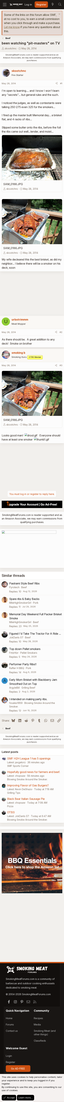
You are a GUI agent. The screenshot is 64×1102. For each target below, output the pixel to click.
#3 (61, 365)
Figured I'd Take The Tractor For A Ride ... (35, 633)
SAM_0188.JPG (13, 184)
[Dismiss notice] (59, 14)
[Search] (59, 4)
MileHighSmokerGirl (20, 602)
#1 (61, 83)
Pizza (10, 806)
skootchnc (11, 48)
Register (10, 1062)
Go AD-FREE (18, 1068)
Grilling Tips (13, 792)
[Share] (56, 83)
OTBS (11, 812)
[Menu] (5, 4)
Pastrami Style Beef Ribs (24, 583)
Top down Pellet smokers (24, 649)
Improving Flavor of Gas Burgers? (28, 785)
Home (9, 1018)
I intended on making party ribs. (28, 699)
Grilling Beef (28, 687)
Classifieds (40, 1040)
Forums (10, 1024)
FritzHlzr (13, 652)
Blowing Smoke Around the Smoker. (27, 779)
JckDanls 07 (16, 637)
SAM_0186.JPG (13, 248)
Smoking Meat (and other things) (45, 1032)
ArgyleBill (14, 687)
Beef (24, 587)
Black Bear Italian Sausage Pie (26, 799)
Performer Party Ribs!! (22, 664)
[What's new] (52, 4)
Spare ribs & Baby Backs (24, 599)
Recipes (38, 1018)
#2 (61, 332)
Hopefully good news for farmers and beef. (33, 772)
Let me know (12, 27)
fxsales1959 (16, 702)
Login (9, 1055)
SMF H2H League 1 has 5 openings (29, 758)
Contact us (12, 1030)
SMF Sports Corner (18, 765)
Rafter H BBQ (16, 668)
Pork (35, 602)
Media (37, 1024)
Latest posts (10, 752)
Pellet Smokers (28, 652)
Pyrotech (14, 587)
